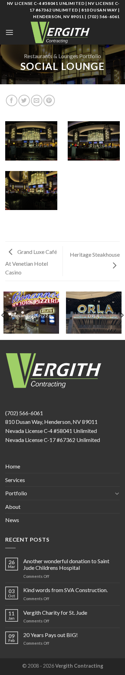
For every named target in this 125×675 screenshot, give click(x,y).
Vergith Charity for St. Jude (55, 612)
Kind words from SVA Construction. (65, 590)
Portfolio (16, 493)
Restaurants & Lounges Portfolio (62, 56)
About (12, 506)
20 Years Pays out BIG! (50, 634)
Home (12, 466)
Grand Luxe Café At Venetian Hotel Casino (31, 262)
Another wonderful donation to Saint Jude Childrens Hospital (66, 564)
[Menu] (9, 32)
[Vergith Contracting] (62, 32)
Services (15, 479)
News (12, 520)
